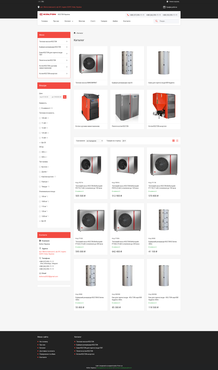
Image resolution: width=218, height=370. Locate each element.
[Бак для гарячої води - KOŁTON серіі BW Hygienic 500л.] (164, 276)
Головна (44, 21)
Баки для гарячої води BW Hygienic (162, 83)
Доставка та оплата (47, 351)
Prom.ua (120, 366)
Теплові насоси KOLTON (48, 41)
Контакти (126, 21)
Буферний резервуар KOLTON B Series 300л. (163, 243)
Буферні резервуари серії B (122, 83)
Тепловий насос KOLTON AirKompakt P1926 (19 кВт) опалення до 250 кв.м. (126, 243)
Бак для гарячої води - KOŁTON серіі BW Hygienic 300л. (127, 299)
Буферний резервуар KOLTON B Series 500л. (90, 299)
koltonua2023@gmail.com (48, 276)
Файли (115, 21)
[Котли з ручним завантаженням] (91, 106)
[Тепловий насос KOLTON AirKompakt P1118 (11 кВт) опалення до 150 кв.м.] (164, 164)
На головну (44, 342)
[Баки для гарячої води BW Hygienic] (164, 63)
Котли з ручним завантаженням (87, 126)
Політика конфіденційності (123, 368)
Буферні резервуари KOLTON (50, 47)
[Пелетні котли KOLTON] (127, 106)
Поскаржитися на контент (105, 368)
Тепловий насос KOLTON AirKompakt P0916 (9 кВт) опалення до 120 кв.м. (125, 187)
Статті (93, 21)
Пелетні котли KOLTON (120, 126)
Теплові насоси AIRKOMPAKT (86, 83)
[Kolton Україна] (47, 14)
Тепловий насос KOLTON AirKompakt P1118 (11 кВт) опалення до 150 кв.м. (162, 187)
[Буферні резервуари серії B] (127, 63)
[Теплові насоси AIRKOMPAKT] (91, 63)
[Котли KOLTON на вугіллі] (164, 106)
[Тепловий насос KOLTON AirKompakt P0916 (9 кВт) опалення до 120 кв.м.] (127, 164)
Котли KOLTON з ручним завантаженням (48, 67)
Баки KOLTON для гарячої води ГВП (50, 54)
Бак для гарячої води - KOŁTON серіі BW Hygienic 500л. (163, 299)
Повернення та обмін (47, 354)
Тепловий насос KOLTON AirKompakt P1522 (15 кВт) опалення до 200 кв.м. (89, 243)
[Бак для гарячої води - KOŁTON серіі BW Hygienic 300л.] (127, 276)
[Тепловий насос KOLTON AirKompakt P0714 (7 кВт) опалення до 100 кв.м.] (91, 164)
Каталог (68, 21)
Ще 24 (43, 221)
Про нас (56, 21)
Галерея (104, 21)
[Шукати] (156, 21)
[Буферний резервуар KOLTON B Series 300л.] (164, 220)
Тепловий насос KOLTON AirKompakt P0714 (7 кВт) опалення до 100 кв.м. (89, 187)
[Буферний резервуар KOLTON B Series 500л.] (91, 276)
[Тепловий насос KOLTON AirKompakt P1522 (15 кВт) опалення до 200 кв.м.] (91, 220)
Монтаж (82, 21)
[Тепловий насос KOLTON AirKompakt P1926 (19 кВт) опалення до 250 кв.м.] (127, 220)
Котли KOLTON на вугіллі (157, 126)
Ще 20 (43, 142)
